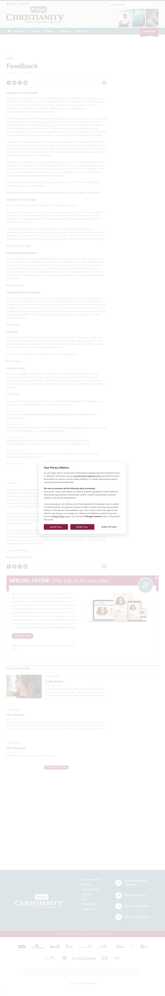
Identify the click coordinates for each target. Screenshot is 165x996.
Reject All (82, 527)
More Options (109, 527)
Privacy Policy (58, 516)
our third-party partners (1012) (87, 476)
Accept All (56, 527)
